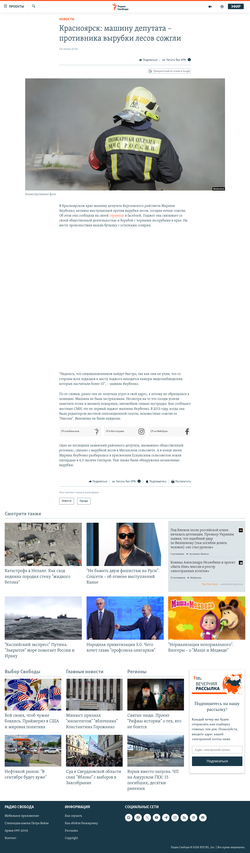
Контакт (10, 838)
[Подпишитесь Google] (128, 817)
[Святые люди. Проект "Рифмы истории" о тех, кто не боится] (155, 694)
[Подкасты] (193, 817)
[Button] (148, 60)
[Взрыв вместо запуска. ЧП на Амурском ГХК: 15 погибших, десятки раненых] (155, 751)
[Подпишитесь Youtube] (156, 817)
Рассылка (71, 831)
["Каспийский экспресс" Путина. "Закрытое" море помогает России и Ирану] (43, 618)
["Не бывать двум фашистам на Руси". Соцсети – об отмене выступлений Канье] (125, 544)
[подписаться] (202, 817)
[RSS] (184, 817)
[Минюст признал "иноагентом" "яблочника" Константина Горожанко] (94, 694)
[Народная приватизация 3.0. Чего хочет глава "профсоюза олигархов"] (125, 618)
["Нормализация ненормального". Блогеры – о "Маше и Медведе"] (206, 618)
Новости (66, 19)
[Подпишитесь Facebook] (138, 817)
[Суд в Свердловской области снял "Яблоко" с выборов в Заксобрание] (94, 751)
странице (117, 216)
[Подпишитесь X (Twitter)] (147, 817)
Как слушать (73, 816)
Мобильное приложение (22, 816)
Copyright (71, 838)
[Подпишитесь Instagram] (175, 817)
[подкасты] (222, 7)
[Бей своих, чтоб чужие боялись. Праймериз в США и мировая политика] (33, 694)
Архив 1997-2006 (16, 831)
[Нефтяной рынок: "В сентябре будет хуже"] (33, 751)
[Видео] (210, 7)
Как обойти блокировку (81, 823)
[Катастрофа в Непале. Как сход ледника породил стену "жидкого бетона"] (43, 544)
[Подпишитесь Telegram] (166, 817)
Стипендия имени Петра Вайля (27, 823)
